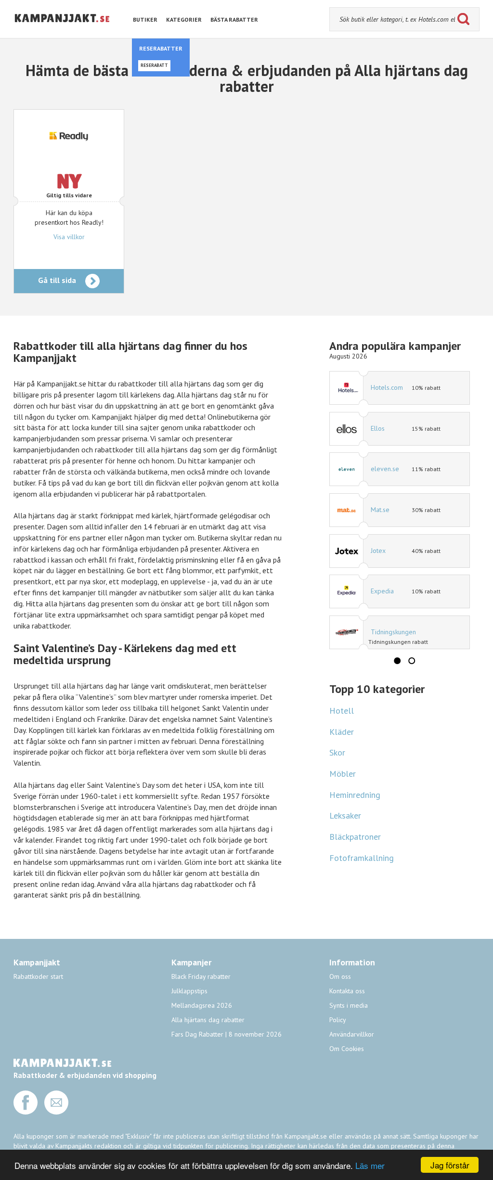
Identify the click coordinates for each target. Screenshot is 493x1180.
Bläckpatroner (355, 836)
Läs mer (370, 1165)
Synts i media (348, 1005)
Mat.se (380, 509)
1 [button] (397, 660)
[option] (399, 510)
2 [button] (411, 660)
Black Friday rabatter (201, 976)
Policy (337, 1019)
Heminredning (354, 794)
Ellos (378, 428)
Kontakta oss (347, 991)
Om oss (340, 976)
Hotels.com (387, 387)
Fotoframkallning (361, 857)
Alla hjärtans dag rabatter (208, 1019)
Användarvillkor (351, 1034)
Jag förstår (449, 1165)
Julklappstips (189, 991)
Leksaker (345, 815)
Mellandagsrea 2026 (201, 1005)
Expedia (382, 591)
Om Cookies (346, 1048)
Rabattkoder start (38, 976)
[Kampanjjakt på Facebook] (25, 1112)
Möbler (342, 773)
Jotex (378, 550)
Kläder (341, 731)
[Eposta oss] (56, 1112)
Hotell (341, 710)
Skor (337, 752)
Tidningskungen (393, 632)
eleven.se (385, 468)
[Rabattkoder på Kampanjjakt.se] (62, 30)
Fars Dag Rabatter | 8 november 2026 (226, 1034)
